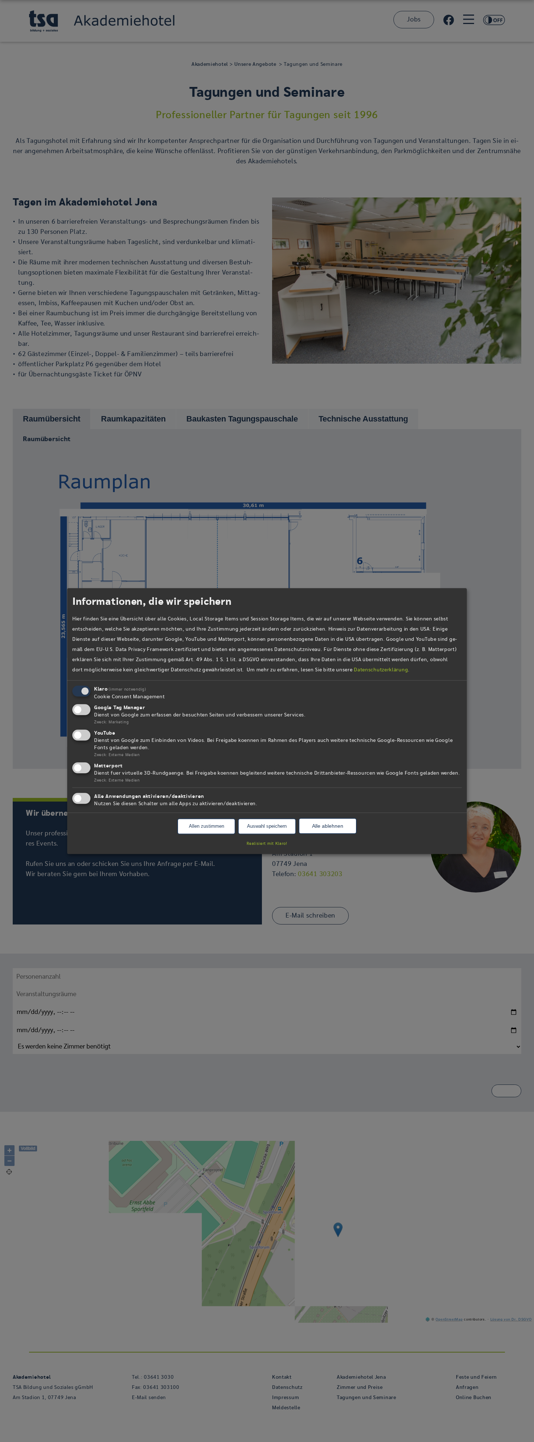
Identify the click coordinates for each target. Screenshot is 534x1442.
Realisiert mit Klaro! (267, 844)
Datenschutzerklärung (381, 670)
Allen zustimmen (206, 826)
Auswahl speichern (267, 826)
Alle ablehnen (327, 826)
